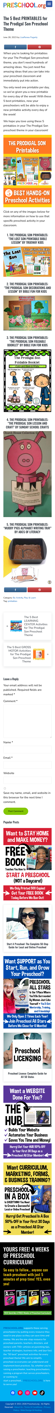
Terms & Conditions (33, 1407)
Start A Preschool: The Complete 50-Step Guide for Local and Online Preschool (27, 945)
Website (8, 773)
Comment (10, 701)
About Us (18, 1407)
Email (8, 758)
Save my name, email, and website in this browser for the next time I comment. (26, 797)
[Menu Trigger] (49, 4)
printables (12, 601)
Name (8, 742)
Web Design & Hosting (31, 1410)
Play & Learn (30, 597)
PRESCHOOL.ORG (33, 1380)
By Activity (18, 597)
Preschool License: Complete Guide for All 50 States (27, 1075)
